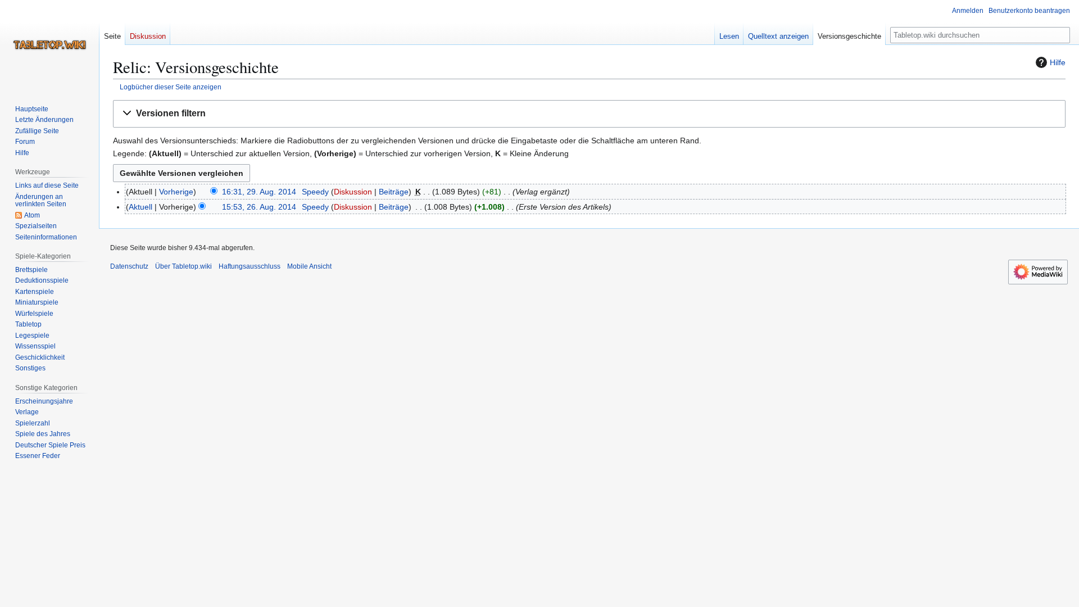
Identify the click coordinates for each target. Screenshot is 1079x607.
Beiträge (394, 191)
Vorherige (176, 191)
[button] (589, 114)
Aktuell (140, 206)
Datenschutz (129, 266)
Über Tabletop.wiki (183, 266)
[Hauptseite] (49, 45)
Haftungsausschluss (249, 266)
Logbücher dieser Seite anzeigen (170, 86)
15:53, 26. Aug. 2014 (259, 206)
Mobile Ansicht (309, 266)
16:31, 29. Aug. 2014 (259, 191)
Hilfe (1058, 62)
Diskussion (353, 191)
